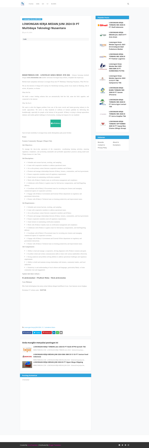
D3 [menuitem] (43, 4)
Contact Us (101, 145)
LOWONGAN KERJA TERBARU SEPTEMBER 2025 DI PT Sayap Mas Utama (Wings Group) (117, 124)
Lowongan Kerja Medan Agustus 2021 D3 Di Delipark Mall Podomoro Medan (117, 45)
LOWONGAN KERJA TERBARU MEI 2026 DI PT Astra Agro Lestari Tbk (117, 103)
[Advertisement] (55, 57)
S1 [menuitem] (48, 4)
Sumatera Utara (50, 327)
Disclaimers (117, 145)
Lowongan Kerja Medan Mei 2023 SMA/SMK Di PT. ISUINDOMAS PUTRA (116, 67)
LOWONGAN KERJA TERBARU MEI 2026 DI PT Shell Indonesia (117, 25)
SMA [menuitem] (37, 4)
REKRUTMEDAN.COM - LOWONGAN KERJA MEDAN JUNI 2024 (46, 75)
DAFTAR (43, 290)
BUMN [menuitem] (53, 4)
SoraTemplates (33, 445)
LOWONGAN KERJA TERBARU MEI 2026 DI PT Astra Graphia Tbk (117, 114)
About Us (116, 142)
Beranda (101, 142)
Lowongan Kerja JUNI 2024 (32, 327)
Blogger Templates (55, 445)
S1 (43, 327)
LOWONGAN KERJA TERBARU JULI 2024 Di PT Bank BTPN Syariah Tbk (59, 347)
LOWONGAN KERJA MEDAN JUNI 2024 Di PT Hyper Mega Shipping (58, 362)
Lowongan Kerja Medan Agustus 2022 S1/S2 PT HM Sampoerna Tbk (117, 79)
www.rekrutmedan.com (34, 77)
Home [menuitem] (31, 4)
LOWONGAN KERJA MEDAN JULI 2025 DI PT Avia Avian (117, 34)
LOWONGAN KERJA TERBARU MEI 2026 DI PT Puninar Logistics (117, 56)
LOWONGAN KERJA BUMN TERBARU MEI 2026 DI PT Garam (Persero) (116, 91)
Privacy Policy (102, 148)
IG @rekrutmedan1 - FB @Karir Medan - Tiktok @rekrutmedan (44, 278)
